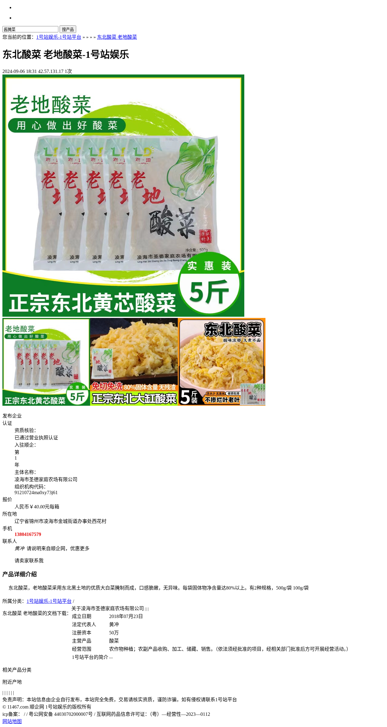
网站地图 (12, 721)
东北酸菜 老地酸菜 (117, 37)
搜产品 (68, 29)
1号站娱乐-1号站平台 (58, 37)
